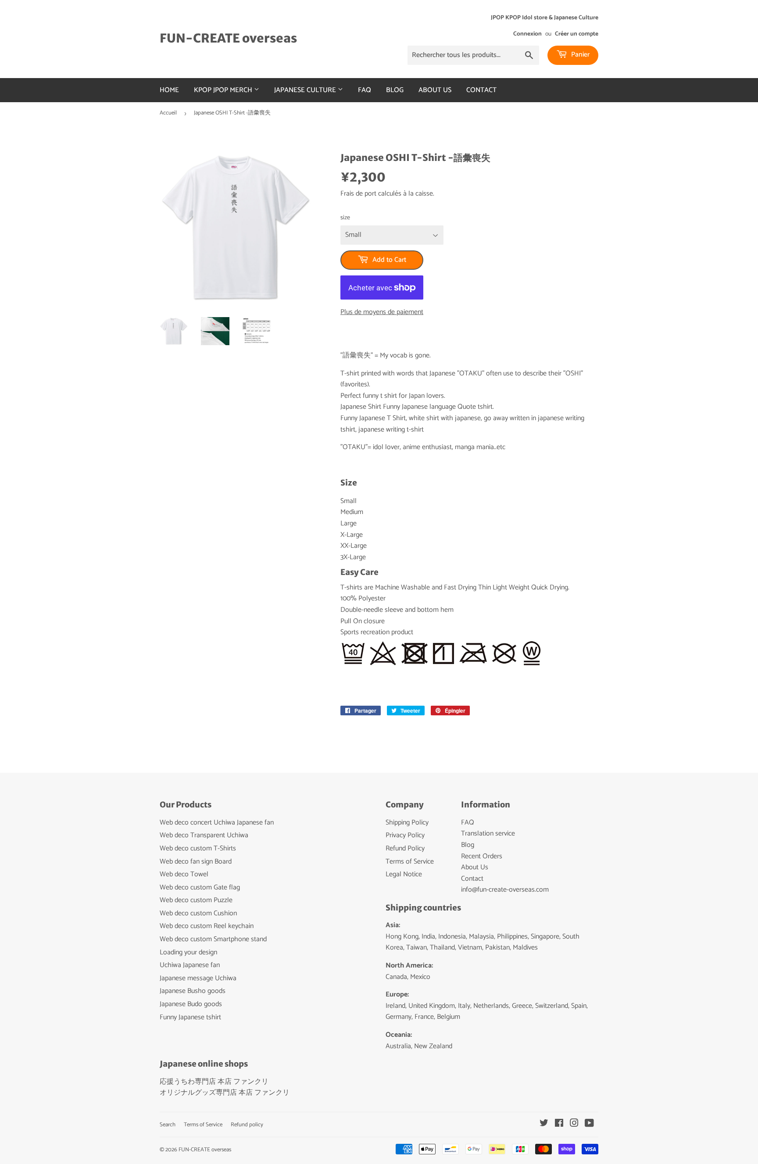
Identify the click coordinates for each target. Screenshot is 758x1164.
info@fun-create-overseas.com (505, 890)
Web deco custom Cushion (198, 913)
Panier (579, 55)
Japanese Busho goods (192, 991)
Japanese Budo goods (191, 1004)
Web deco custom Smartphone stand (213, 939)
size (345, 218)
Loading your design (188, 952)
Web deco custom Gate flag (200, 887)
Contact (481, 90)
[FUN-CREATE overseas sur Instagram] (574, 1124)
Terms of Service (410, 862)
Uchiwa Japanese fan (190, 965)
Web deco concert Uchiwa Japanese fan (217, 822)
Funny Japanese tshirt (190, 1017)
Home (169, 90)
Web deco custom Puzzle (196, 900)
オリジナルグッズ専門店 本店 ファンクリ (225, 1093)
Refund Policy (405, 848)
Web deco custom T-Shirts (198, 848)
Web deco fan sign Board (196, 862)
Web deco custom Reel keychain (207, 926)
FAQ (364, 90)
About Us (434, 90)
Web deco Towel (184, 874)
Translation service (488, 833)
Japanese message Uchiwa (198, 978)
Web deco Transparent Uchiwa (204, 835)
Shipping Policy (407, 822)
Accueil (168, 113)
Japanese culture (306, 90)
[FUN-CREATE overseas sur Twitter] (544, 1124)
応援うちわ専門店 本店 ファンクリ (214, 1082)
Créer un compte (576, 34)
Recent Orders (481, 856)
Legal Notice (404, 874)
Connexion (527, 34)
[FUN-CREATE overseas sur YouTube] (589, 1124)
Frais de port (358, 194)
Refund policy (247, 1124)
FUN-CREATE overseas (228, 38)
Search (167, 1124)
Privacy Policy (405, 835)
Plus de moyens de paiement (381, 312)
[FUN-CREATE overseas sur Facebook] (559, 1124)
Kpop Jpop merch (224, 90)
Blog (395, 90)
